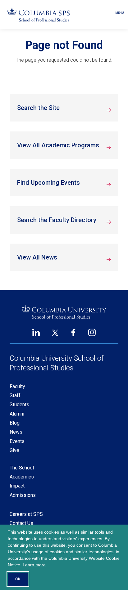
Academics (22, 477)
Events (17, 441)
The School (22, 468)
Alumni (17, 414)
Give (14, 450)
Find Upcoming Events (48, 182)
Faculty (17, 386)
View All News (37, 257)
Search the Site (38, 108)
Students (19, 404)
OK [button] (18, 579)
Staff (15, 395)
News (16, 432)
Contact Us (21, 523)
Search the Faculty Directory (56, 220)
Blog (15, 423)
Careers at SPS (26, 514)
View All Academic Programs (58, 145)
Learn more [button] (34, 564)
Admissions (23, 495)
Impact (17, 486)
